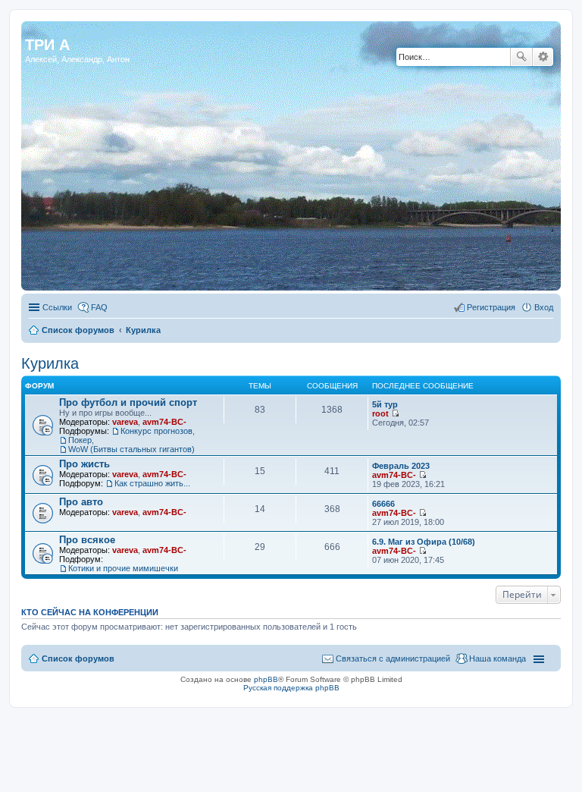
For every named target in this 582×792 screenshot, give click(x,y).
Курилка (143, 330)
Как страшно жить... (152, 483)
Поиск (521, 57)
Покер (80, 440)
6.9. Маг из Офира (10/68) (423, 541)
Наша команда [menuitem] (497, 658)
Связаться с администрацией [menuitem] (393, 658)
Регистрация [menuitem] (491, 307)
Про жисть (84, 464)
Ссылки (57, 307)
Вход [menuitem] (543, 307)
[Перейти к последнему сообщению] (395, 413)
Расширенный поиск (543, 57)
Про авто (81, 502)
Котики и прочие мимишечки (123, 568)
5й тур (385, 404)
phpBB (266, 679)
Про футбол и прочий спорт (128, 402)
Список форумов (78, 330)
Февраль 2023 (401, 465)
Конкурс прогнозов (156, 430)
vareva (125, 421)
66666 (383, 503)
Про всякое (87, 539)
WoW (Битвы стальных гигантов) (131, 449)
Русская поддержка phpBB (291, 688)
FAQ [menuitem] (99, 307)
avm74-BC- (164, 421)
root (380, 413)
